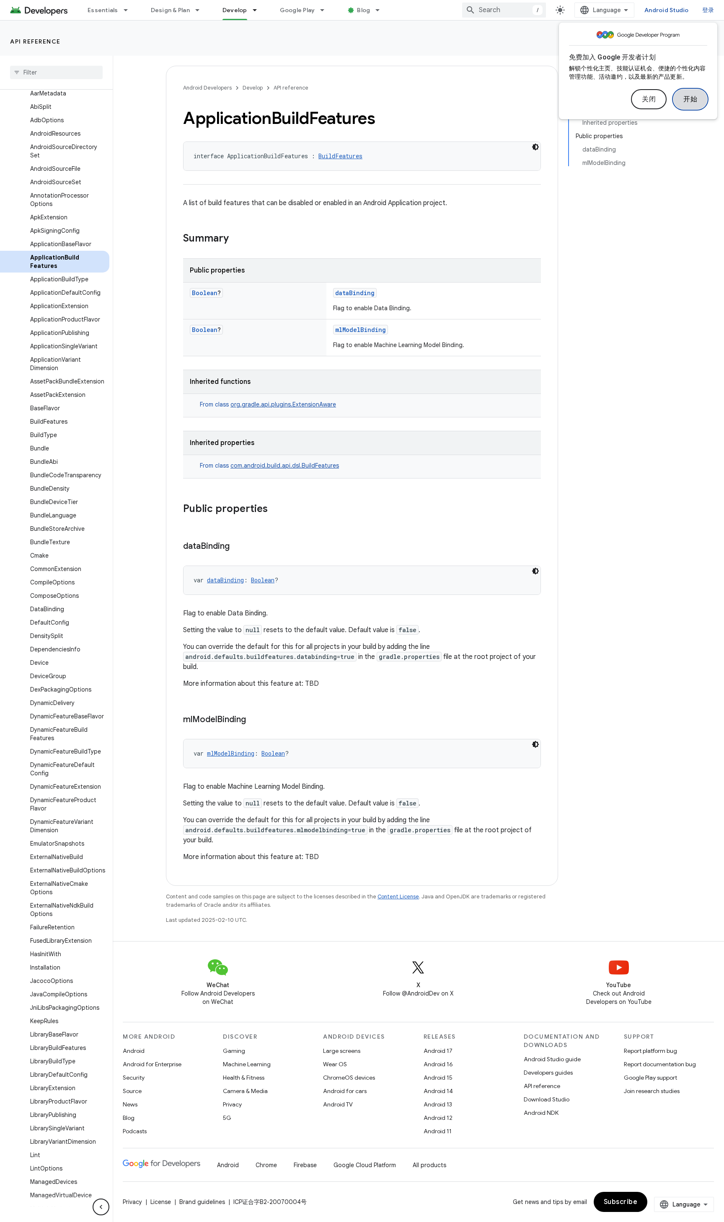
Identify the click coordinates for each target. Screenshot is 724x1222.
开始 (690, 99)
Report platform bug (650, 1051)
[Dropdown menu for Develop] (258, 10)
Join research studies (652, 1091)
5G (227, 1118)
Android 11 (438, 1131)
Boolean (204, 293)
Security (134, 1077)
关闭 (649, 99)
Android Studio (666, 10)
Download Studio (546, 1099)
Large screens (341, 1051)
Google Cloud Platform (365, 1165)
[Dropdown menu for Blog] (381, 10)
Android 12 (438, 1118)
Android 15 (438, 1077)
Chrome (266, 1165)
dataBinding (355, 293)
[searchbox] (56, 72)
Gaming (234, 1051)
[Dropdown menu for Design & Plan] (201, 10)
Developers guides (548, 1072)
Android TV (338, 1104)
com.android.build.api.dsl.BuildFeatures (284, 465)
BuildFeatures (340, 156)
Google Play (297, 10)
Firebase (305, 1165)
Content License (398, 896)
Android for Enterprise (152, 1064)
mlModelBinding (360, 330)
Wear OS (335, 1064)
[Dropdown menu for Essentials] (129, 10)
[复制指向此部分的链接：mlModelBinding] (254, 720)
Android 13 (438, 1104)
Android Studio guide (552, 1059)
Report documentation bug (660, 1064)
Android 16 (438, 1064)
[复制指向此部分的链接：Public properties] (276, 509)
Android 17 (438, 1051)
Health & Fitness (243, 1077)
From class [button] (268, 404)
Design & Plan (170, 10)
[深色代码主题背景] (535, 147)
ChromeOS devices (349, 1077)
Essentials (103, 10)
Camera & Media (245, 1091)
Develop (234, 10)
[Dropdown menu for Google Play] (326, 10)
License (160, 1202)
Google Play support (650, 1077)
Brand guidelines (202, 1202)
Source (132, 1091)
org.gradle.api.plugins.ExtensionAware (283, 404)
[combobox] (504, 10)
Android (134, 1051)
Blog (363, 10)
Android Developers (207, 87)
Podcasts (135, 1131)
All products (429, 1165)
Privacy (232, 1104)
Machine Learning (247, 1064)
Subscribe (621, 1202)
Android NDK (541, 1113)
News (130, 1104)
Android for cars (345, 1091)
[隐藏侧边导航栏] (101, 1207)
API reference (35, 41)
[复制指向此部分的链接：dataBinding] (238, 547)
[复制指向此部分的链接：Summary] (237, 239)
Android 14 (438, 1091)
